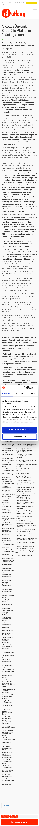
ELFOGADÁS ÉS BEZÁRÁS (19, 430)
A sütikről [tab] (31, 393)
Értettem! (31, 3)
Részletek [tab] (19, 393)
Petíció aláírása (19, 821)
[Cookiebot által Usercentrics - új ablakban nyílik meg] (24, 387)
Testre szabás (18, 436)
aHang (6, 806)
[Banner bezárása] (36, 387)
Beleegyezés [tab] (7, 393)
